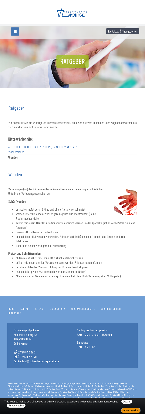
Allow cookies (130, 410)
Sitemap (39, 308)
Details (126, 401)
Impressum (14, 313)
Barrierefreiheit (111, 308)
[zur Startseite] (72, 11)
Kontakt (25, 308)
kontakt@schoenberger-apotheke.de (38, 361)
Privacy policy (16, 405)
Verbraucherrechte (83, 308)
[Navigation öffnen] (15, 31)
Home (11, 308)
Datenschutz (57, 308)
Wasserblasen (16, 152)
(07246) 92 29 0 (26, 352)
